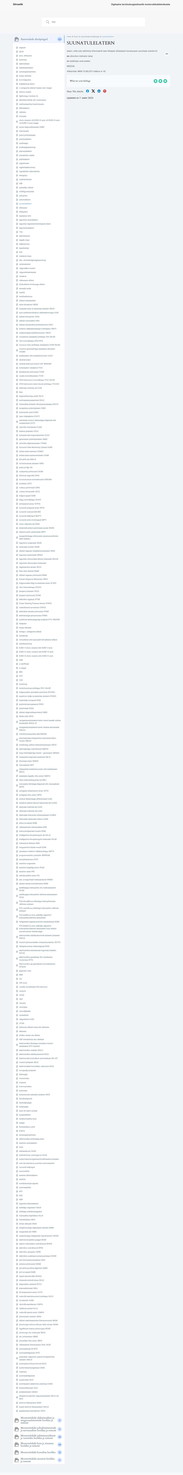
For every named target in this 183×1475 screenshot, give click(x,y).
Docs (76, 36)
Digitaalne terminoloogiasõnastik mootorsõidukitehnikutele (140, 4)
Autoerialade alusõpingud (90, 36)
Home (69, 36)
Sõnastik (18, 4)
